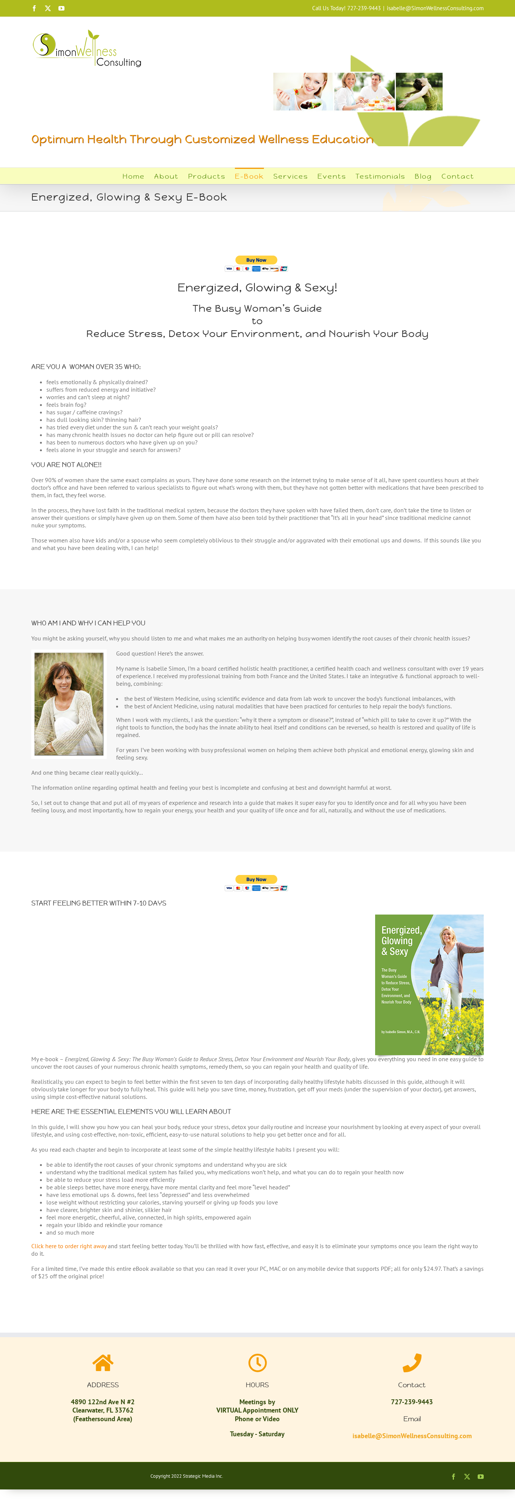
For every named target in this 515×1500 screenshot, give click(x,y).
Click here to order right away (68, 1246)
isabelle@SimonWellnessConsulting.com (435, 8)
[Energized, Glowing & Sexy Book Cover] (429, 917)
